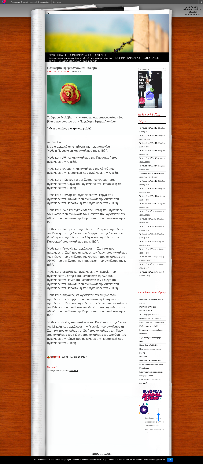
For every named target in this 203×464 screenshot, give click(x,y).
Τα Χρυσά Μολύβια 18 (148, 136)
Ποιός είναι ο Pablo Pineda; (150, 345)
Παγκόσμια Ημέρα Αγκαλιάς (150, 361)
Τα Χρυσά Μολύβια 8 (147, 219)
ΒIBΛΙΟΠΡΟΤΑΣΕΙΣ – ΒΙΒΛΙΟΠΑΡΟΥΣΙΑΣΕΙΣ (70, 55)
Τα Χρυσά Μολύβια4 (147, 249)
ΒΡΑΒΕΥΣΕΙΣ (101, 55)
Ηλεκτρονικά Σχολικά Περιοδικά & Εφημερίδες (29, 2)
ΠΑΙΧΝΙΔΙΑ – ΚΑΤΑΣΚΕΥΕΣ (127, 58)
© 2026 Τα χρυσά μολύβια (101, 454)
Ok (170, 460)
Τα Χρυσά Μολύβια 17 (148, 143)
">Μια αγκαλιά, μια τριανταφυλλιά (69, 128)
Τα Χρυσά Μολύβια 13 (148, 181)
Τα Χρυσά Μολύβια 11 (148, 196)
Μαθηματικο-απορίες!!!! (148, 326)
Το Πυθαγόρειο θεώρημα (149, 315)
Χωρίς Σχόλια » (78, 356)
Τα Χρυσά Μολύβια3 (147, 257)
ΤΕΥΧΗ (52, 61)
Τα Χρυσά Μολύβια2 (147, 264)
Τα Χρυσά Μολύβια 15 (148, 158)
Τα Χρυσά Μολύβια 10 (148, 204)
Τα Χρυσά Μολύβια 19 (148, 128)
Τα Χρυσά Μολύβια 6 (147, 234)
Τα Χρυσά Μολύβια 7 (147, 226)
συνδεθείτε (74, 371)
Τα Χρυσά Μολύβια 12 (148, 189)
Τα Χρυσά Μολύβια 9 (147, 211)
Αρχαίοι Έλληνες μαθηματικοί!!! (151, 322)
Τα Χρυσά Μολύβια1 (147, 272)
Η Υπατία (143, 357)
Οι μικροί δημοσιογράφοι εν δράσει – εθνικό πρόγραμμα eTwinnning (80, 58)
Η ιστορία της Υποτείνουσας (150, 318)
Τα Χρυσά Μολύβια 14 (148, 166)
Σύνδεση (57, 2)
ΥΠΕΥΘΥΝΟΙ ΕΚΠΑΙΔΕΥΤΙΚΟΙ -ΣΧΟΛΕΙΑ (78, 61)
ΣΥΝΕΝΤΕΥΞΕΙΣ (151, 58)
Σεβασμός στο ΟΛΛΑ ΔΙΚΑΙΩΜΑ (152, 173)
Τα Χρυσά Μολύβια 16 (148, 151)
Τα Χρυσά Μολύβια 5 (147, 242)
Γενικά (64, 356)
